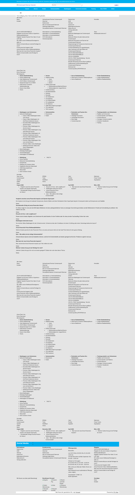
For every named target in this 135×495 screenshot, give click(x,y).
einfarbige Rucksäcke (76, 115)
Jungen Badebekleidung (103, 77)
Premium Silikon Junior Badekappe (32, 143)
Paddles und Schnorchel (103, 114)
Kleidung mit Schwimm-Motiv (27, 164)
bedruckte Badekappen (26, 114)
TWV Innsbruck (50, 109)
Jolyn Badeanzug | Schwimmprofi (28, 79)
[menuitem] (20, 9)
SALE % (48, 157)
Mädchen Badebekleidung (103, 79)
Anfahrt (70, 31)
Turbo (43, 178)
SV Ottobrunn (49, 104)
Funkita (70, 178)
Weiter (17, 203)
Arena (44, 181)
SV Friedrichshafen (50, 100)
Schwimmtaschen (76, 121)
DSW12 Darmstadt (50, 84)
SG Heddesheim (50, 96)
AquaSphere (97, 179)
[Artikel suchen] (81, 5)
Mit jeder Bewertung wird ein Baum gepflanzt (79, 61)
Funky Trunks (97, 178)
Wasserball (22, 169)
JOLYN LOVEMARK (73, 56)
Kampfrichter (23, 162)
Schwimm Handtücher (103, 121)
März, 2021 (97, 185)
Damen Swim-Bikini (25, 88)
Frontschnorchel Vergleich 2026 (25, 47)
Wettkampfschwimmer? (100, 33)
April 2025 (71, 185)
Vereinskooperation (47, 38)
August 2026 (20, 185)
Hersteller (96, 19)
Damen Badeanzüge (25, 77)
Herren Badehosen (76, 79)
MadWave (45, 179)
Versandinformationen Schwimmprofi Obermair (54, 28)
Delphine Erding (50, 77)
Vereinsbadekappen (25, 152)
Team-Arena (20, 176)
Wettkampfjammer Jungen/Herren (57, 88)
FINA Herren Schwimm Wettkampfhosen (81, 77)
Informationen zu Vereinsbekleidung (51, 31)
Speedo (19, 179)
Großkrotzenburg (50, 89)
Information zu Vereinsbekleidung (50, 33)
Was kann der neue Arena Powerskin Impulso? (29, 51)
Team (95, 31)
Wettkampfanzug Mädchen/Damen (58, 86)
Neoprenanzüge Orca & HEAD (28, 82)
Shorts (21, 89)
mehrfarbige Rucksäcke (77, 117)
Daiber (18, 181)
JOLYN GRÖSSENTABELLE (24, 31)
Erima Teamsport (21, 72)
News (18, 19)
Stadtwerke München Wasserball (28, 166)
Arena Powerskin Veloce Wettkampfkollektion (28, 49)
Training (99, 122)
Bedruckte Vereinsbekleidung (27, 161)
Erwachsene (49, 114)
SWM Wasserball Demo (26, 168)
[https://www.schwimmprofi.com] (20, 9)
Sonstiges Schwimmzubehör (104, 119)
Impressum (71, 24)
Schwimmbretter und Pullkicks (105, 115)
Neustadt (48, 95)
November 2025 (46, 185)
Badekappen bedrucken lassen (54, 188)
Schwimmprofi (20, 178)
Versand (78, 492)
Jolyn (69, 176)
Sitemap (70, 23)
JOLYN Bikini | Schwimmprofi (27, 81)
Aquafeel (70, 179)
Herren (50, 82)
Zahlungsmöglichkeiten (48, 26)
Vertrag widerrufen (73, 30)
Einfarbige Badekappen (26, 151)
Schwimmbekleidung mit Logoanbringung (78, 47)
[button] (115, 5)
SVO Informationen (47, 37)
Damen (50, 81)
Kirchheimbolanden (50, 91)
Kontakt (19, 21)
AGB (69, 21)
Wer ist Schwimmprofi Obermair (50, 24)
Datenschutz (45, 23)
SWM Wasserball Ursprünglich (53, 105)
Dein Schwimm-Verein (25, 171)
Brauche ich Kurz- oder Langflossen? (55, 187)
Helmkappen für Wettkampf (27, 154)
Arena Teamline (24, 159)
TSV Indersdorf (49, 107)
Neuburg (48, 93)
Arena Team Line (21, 70)
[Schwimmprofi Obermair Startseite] (26, 5)
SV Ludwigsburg (50, 102)
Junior (50, 79)
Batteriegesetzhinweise (74, 26)
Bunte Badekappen (25, 149)
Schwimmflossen (101, 117)
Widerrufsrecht (72, 28)
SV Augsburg (49, 98)
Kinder (47, 115)
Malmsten (96, 176)
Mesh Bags (74, 119)
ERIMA (44, 176)
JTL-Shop (115, 492)
